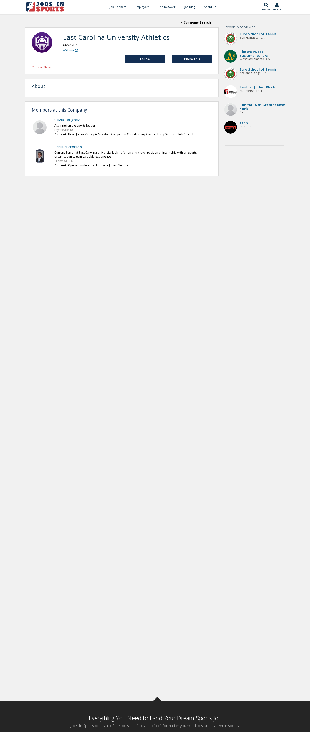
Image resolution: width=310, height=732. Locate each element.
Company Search (197, 22)
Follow (145, 59)
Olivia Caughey (67, 119)
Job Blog (189, 7)
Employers (142, 7)
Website (69, 50)
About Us (210, 7)
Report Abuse (42, 67)
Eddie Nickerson (68, 146)
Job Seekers (118, 7)
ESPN (244, 122)
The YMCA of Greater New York (262, 107)
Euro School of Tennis (258, 34)
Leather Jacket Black (257, 87)
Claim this (192, 59)
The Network (167, 7)
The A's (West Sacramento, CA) (254, 54)
